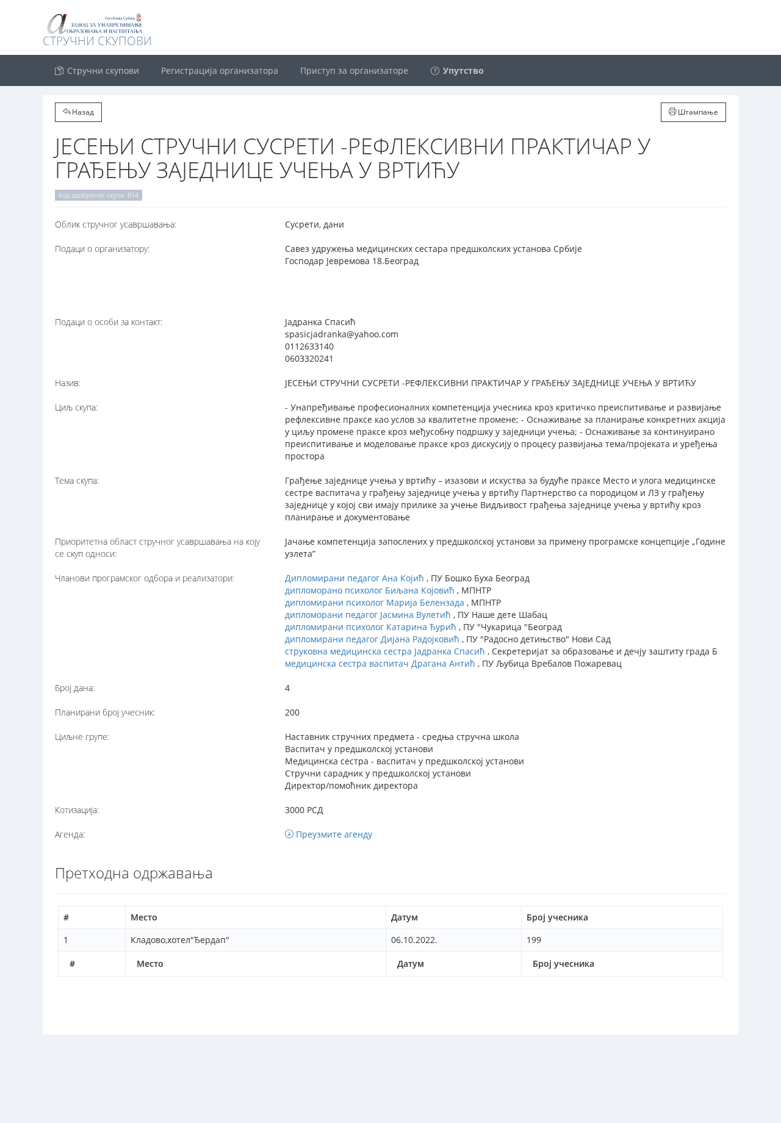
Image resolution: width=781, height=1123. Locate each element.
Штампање (697, 112)
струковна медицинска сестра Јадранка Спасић (385, 651)
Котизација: (77, 810)
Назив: (68, 383)
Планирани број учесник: (105, 712)
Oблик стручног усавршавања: (115, 224)
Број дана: (75, 688)
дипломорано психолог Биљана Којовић (370, 590)
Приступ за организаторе (354, 70)
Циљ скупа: (76, 407)
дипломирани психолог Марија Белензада (374, 602)
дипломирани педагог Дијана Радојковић (372, 639)
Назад (82, 112)
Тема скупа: (77, 480)
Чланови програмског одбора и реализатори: (144, 578)
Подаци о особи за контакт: (108, 322)
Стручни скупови (102, 70)
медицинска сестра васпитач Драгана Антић (380, 663)
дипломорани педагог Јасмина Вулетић (368, 614)
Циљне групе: (82, 736)
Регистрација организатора (219, 70)
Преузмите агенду (332, 834)
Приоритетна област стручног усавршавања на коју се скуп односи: (157, 547)
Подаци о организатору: (102, 248)
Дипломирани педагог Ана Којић (354, 578)
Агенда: (70, 834)
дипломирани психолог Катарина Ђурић (370, 627)
